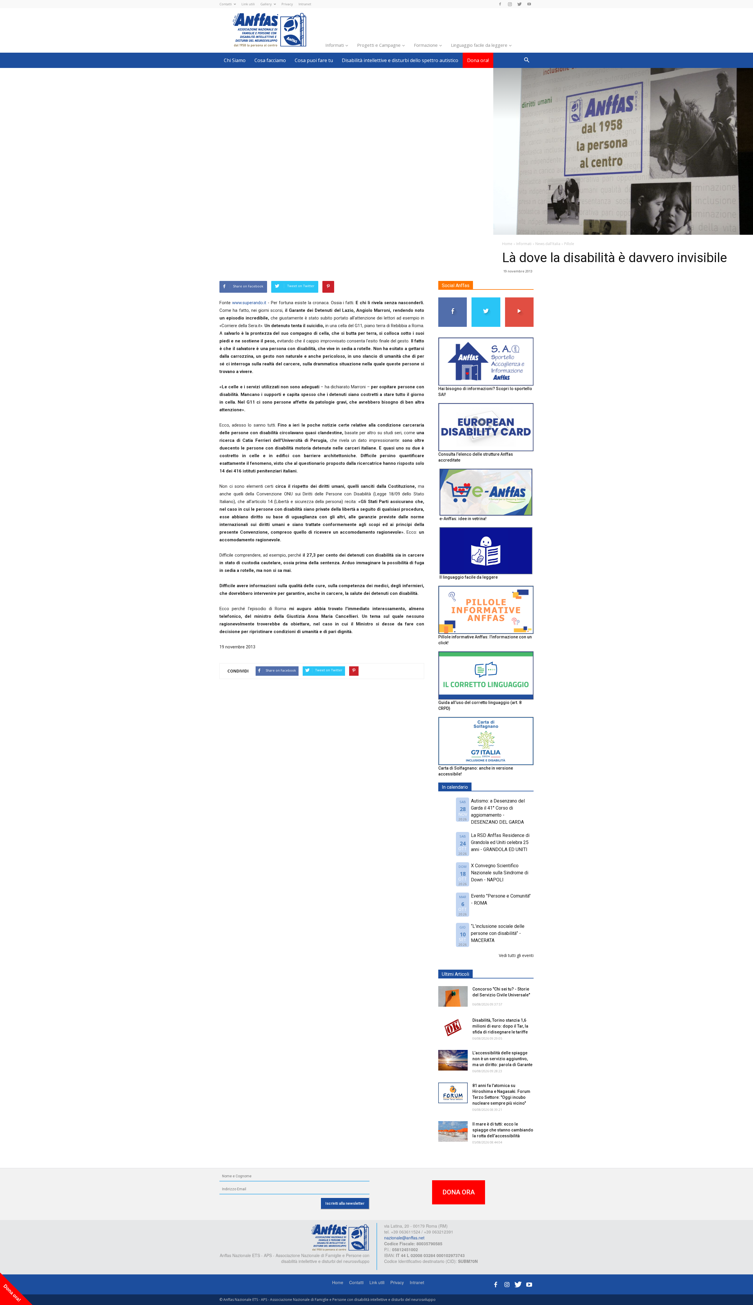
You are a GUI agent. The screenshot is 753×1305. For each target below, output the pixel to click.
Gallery (266, 4)
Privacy (287, 4)
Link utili (248, 4)
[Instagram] (509, 4)
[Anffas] (340, 1237)
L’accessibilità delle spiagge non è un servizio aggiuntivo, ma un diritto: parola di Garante (502, 1059)
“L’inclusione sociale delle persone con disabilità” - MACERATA (497, 933)
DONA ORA (458, 1192)
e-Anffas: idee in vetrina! (463, 518)
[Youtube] (529, 4)
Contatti (225, 4)
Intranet (305, 4)
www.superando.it (249, 302)
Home (337, 1282)
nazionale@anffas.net (404, 1238)
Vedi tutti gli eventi (516, 955)
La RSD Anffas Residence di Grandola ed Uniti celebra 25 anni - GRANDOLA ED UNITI (500, 842)
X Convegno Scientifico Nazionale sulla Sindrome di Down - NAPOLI (499, 873)
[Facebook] (500, 4)
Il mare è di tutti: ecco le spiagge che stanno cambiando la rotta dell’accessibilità (502, 1130)
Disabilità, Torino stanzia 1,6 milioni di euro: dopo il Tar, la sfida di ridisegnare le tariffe (500, 1026)
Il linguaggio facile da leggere (468, 577)
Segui (453, 299)
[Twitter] (519, 4)
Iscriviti (519, 299)
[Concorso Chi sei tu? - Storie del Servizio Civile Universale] (453, 996)
